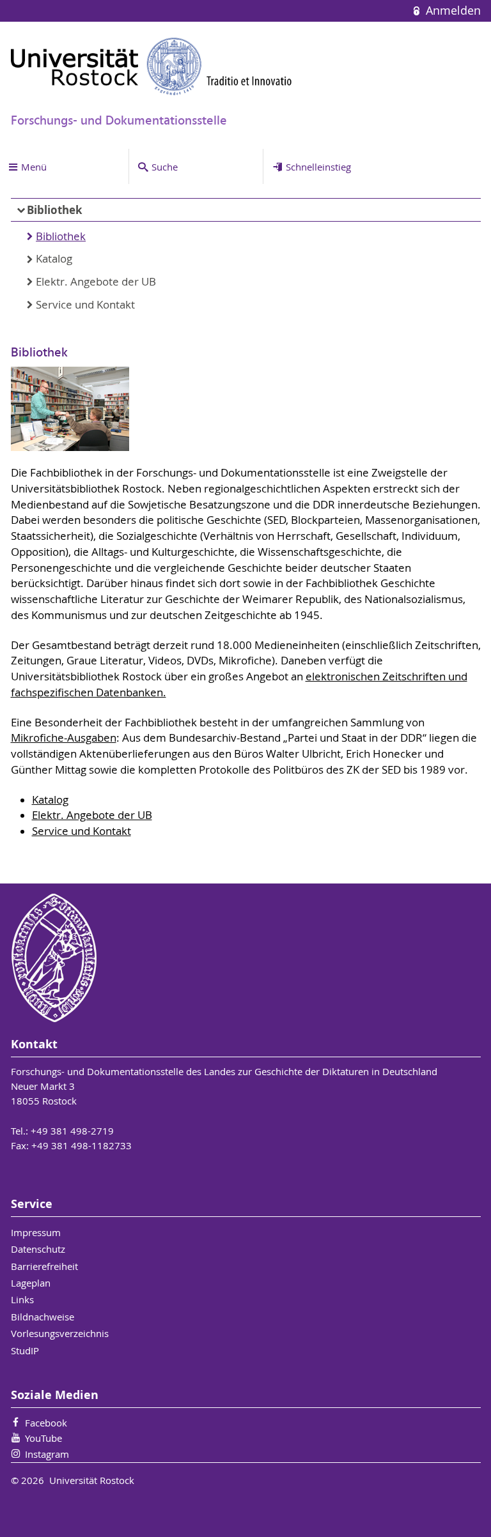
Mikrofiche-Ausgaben (63, 738)
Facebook (46, 1422)
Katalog (54, 259)
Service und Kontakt (85, 305)
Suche (165, 166)
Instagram (47, 1454)
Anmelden (451, 10)
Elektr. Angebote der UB (96, 282)
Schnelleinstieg (318, 166)
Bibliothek (54, 210)
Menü (34, 166)
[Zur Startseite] (151, 66)
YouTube (43, 1438)
